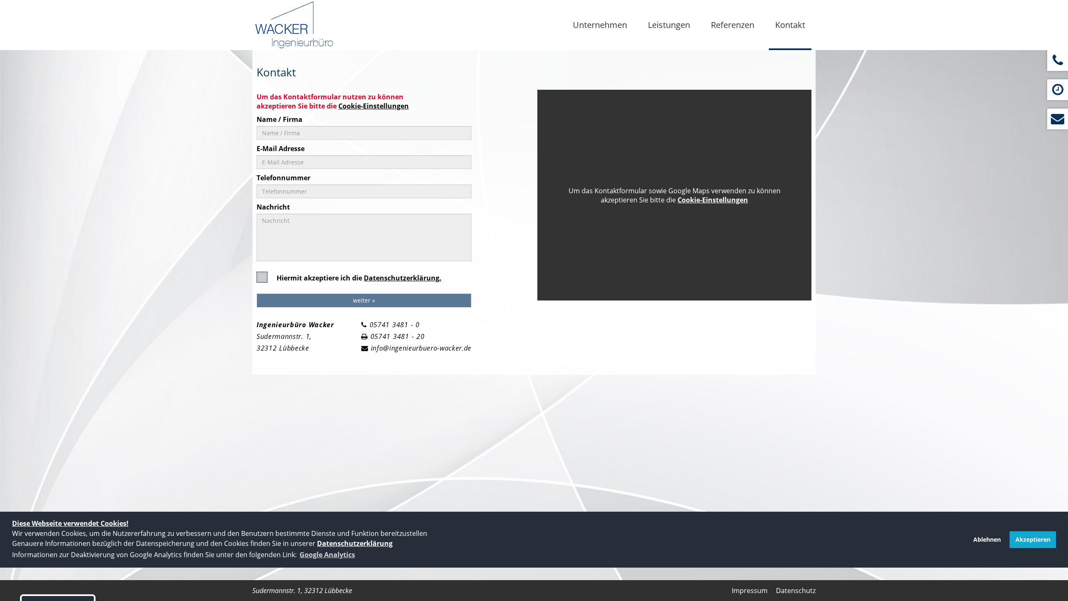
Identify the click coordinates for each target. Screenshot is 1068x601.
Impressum (750, 590)
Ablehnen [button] (987, 539)
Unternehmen (600, 24)
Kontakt (790, 24)
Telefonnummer (283, 177)
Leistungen (669, 24)
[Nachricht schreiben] (1057, 119)
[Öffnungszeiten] (1057, 89)
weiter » (364, 300)
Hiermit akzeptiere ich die (359, 278)
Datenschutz (796, 590)
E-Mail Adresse (281, 148)
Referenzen (732, 24)
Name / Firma (279, 119)
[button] (327, 554)
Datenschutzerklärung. (402, 278)
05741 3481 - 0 (395, 324)
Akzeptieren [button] (1032, 539)
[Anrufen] (1057, 60)
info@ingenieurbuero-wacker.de (421, 348)
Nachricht (273, 207)
